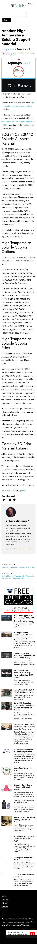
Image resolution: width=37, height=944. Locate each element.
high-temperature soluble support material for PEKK (18, 122)
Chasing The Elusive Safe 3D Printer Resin (24, 801)
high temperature (23, 53)
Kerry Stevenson (9, 49)
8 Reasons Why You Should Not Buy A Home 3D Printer (24, 819)
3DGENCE (9, 490)
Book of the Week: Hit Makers (22, 769)
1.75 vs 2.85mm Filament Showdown (24, 875)
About (4, 896)
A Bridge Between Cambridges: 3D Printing (24, 633)
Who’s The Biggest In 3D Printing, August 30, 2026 (24, 616)
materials (4, 51)
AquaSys (22, 490)
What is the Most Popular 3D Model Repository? (23, 750)
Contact (4, 900)
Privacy (4, 903)
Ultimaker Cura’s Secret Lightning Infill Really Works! (23, 787)
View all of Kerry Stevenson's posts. (18, 549)
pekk (3, 55)
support (13, 55)
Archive (4, 906)
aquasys (14, 53)
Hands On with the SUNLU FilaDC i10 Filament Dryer (24, 691)
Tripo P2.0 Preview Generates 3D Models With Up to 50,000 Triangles (24, 655)
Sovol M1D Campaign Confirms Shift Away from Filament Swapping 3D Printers (24, 706)
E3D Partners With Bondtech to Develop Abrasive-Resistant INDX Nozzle (23, 673)
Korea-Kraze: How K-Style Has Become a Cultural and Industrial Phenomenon (24, 726)
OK (32, 933)
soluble (8, 55)
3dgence (8, 53)
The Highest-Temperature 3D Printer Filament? (23, 858)
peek (31, 53)
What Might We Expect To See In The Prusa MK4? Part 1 (24, 838)
